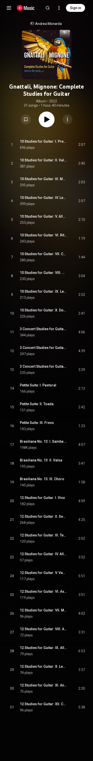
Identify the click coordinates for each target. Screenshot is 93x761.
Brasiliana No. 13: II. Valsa (41, 460)
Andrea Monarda (48, 24)
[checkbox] (82, 145)
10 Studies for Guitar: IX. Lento (43, 291)
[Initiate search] (48, 8)
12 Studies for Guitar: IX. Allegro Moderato (43, 648)
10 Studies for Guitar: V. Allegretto (43, 216)
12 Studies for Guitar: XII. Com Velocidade (43, 704)
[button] (26, 119)
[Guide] (9, 8)
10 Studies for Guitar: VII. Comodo (43, 254)
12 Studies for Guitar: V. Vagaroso (43, 573)
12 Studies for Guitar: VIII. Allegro (43, 629)
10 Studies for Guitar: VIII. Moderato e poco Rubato (43, 273)
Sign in (75, 8)
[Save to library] (26, 119)
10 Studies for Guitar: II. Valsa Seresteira (43, 160)
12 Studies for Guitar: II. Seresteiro (43, 516)
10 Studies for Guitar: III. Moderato (43, 179)
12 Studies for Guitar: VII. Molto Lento (43, 610)
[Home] (25, 8)
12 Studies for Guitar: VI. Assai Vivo (43, 591)
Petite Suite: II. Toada (37, 404)
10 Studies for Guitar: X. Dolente (43, 310)
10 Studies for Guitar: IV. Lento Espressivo (43, 198)
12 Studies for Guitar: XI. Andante (43, 685)
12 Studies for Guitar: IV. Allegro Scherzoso (43, 554)
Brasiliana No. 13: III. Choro (42, 479)
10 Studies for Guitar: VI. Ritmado (43, 235)
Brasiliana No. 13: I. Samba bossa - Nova (43, 441)
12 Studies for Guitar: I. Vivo (42, 498)
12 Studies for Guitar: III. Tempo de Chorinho (43, 535)
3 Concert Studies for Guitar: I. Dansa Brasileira (43, 329)
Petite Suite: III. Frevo (37, 423)
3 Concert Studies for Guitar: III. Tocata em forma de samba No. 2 (43, 366)
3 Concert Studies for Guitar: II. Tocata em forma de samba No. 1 (43, 348)
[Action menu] (67, 119)
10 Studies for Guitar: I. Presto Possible (43, 141)
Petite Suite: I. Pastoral (38, 385)
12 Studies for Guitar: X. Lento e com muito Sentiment (43, 666)
